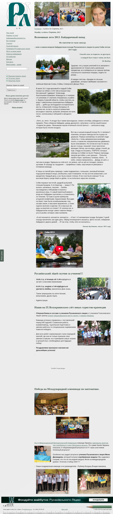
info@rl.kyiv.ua (28, 509)
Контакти (9, 62)
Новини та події (12, 35)
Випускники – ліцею (13, 64)
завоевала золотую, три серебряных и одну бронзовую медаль (81, 444)
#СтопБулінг (11, 56)
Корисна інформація (14, 54)
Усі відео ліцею (14, 78)
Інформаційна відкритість (15, 38)
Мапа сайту (64, 509)
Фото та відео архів (13, 51)
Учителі (9, 43)
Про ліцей (10, 33)
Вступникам (10, 41)
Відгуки (9, 59)
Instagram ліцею (14, 80)
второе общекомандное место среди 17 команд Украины (71, 315)
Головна (37, 29)
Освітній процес (12, 46)
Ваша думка (19, 100)
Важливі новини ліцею (17, 76)
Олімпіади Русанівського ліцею (18, 49)
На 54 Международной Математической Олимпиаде (55, 443)
